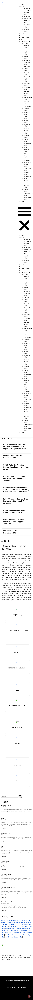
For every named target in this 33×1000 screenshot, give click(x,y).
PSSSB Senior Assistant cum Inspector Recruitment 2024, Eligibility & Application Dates (14, 447)
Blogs (22, 201)
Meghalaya (27, 106)
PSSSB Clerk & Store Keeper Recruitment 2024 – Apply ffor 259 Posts (14, 478)
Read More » (3, 814)
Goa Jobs (27, 66)
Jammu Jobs (5, 931)
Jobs (22, 6)
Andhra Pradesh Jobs (26, 46)
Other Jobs (27, 23)
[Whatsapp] (26, 994)
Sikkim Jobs (27, 129)
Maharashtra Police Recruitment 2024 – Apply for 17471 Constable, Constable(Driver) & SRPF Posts (16, 490)
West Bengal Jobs (26, 156)
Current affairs (25, 37)
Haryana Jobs (9, 928)
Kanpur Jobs (15, 931)
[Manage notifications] (29, 996)
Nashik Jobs (9, 937)
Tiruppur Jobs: (5, 861)
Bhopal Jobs (16, 922)
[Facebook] (7, 994)
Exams (23, 33)
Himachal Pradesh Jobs (27, 79)
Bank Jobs (27, 8)
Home (22, 4)
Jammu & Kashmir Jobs (27, 185)
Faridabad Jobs (14, 926)
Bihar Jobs (27, 60)
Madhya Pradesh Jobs (26, 93)
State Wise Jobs (26, 41)
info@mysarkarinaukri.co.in (16, 980)
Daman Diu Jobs (25, 924)
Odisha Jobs (18, 937)
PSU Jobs (27, 16)
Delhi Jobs (27, 160)
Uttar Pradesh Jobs (26, 150)
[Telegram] (12, 994)
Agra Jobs (4, 920)
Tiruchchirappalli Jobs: (8, 887)
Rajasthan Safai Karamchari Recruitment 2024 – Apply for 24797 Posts (14, 522)
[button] (24, 218)
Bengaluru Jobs (6, 922)
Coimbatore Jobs (26, 922)
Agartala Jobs (5, 833)
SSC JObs (27, 21)
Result (23, 35)
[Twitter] (21, 994)
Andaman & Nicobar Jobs (27, 164)
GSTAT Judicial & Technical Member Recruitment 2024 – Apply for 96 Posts (16, 467)
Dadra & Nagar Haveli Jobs (27, 174)
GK (22, 39)
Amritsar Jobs (26, 920)
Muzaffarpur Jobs (20, 935)
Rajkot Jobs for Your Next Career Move (13, 902)
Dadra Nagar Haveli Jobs (10, 924)
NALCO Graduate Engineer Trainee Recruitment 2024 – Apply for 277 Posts (16, 501)
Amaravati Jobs (6, 805)
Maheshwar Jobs (6, 933)
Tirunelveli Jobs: (6, 874)
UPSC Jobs (27, 18)
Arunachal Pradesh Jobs (27, 52)
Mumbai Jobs (9, 935)
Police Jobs (27, 10)
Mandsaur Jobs (19, 933)
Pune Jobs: (4, 818)
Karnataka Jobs (26, 931)
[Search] (20, 796)
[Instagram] (16, 994)
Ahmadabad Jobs (15, 920)
